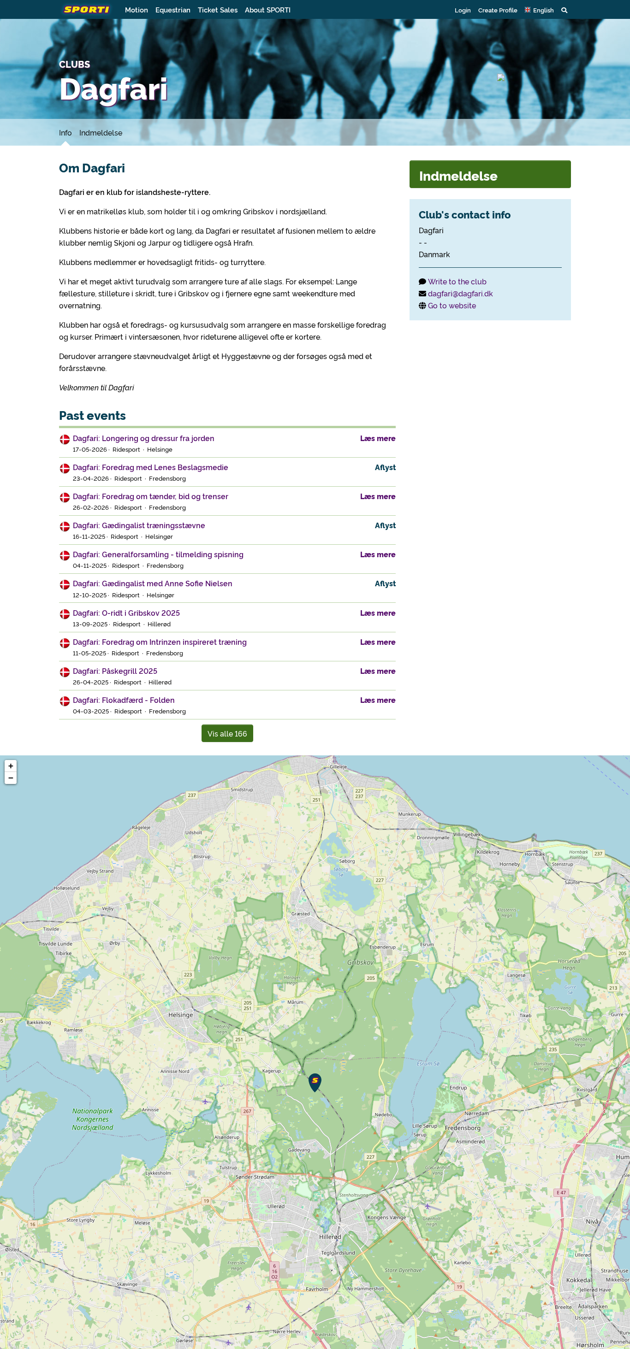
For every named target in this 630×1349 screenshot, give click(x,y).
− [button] (10, 778)
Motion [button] (136, 9)
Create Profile (497, 10)
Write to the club (457, 281)
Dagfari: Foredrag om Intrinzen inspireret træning (160, 641)
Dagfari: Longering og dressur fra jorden (143, 438)
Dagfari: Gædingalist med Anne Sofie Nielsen (152, 583)
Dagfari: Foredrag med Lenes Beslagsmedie (150, 467)
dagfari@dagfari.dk (460, 293)
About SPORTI (268, 9)
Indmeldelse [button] (458, 175)
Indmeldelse (100, 132)
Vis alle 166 (227, 733)
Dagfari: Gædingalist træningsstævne (139, 525)
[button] (539, 10)
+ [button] (10, 766)
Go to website (452, 305)
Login (463, 10)
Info (65, 132)
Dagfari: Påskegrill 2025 (115, 671)
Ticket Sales (218, 9)
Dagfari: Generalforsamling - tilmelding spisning (158, 554)
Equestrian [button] (172, 9)
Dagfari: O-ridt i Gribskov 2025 (126, 612)
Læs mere (378, 438)
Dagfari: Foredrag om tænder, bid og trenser (150, 496)
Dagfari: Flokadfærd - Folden (124, 700)
